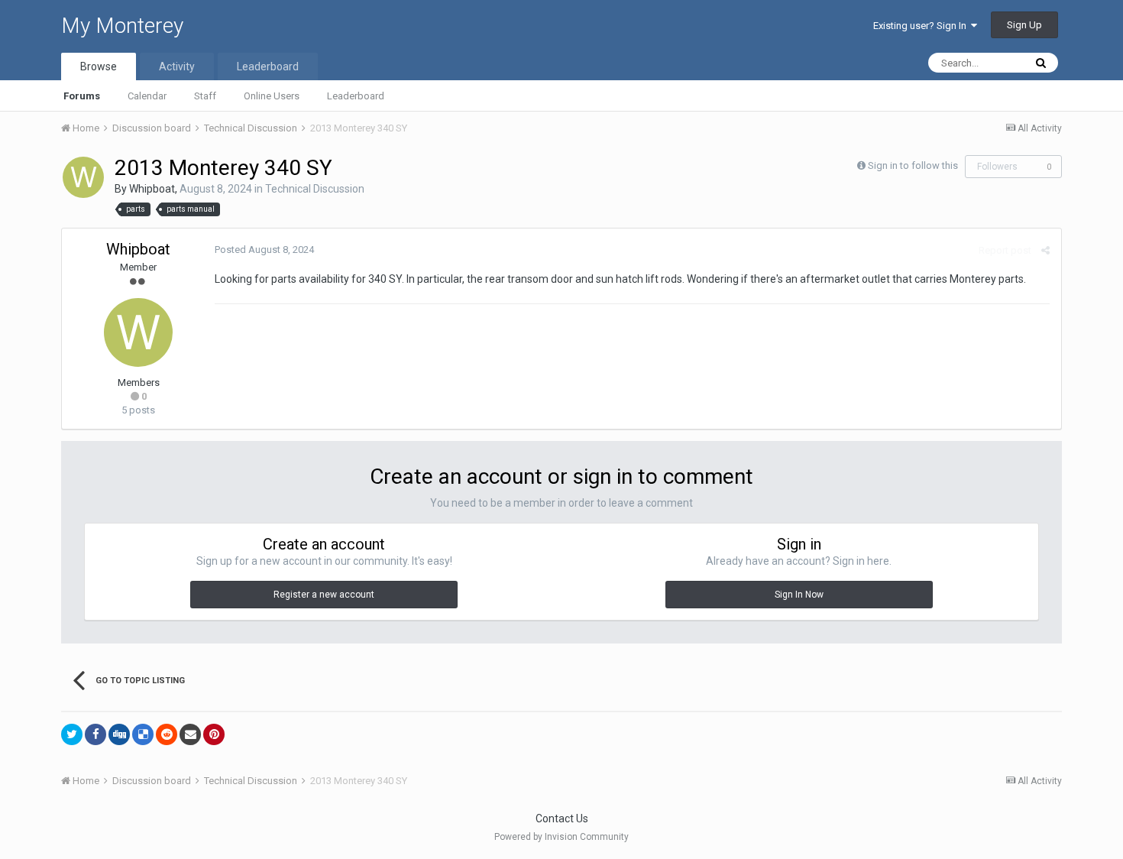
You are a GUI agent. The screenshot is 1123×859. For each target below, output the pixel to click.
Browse (98, 66)
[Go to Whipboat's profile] (83, 177)
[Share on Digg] (119, 734)
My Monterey (122, 25)
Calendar (147, 96)
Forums (81, 96)
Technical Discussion (314, 189)
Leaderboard (355, 96)
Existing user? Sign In (922, 25)
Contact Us (562, 818)
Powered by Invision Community (561, 836)
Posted (264, 249)
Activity (177, 66)
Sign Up (1024, 25)
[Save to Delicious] (143, 734)
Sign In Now (799, 594)
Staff (205, 96)
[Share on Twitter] (72, 734)
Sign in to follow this (913, 165)
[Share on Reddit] (166, 734)
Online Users (271, 96)
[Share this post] (1045, 250)
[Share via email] (190, 734)
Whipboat (152, 189)
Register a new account (323, 594)
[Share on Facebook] (95, 734)
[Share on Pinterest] (214, 734)
